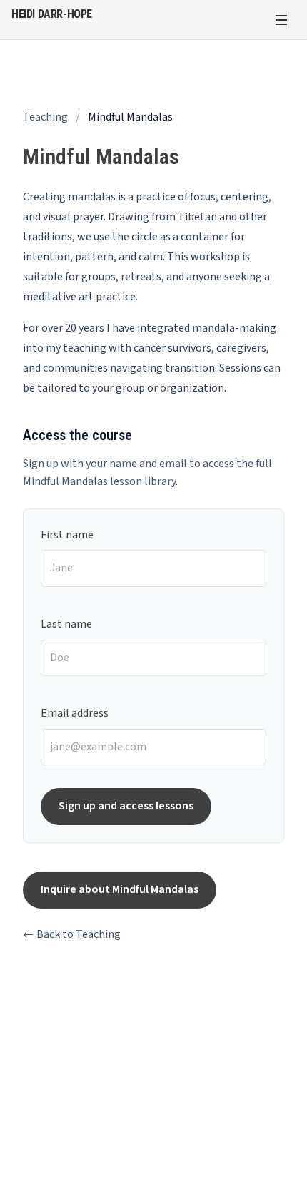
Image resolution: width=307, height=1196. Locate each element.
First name (67, 535)
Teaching (45, 117)
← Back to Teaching (72, 934)
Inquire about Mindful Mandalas (119, 889)
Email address (75, 713)
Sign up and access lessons (126, 806)
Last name (66, 624)
